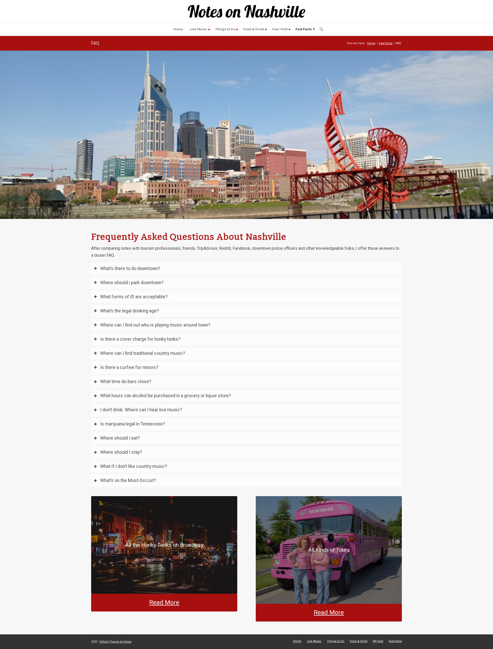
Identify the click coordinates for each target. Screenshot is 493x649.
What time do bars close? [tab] (125, 381)
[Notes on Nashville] (247, 11)
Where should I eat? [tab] (120, 438)
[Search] (319, 29)
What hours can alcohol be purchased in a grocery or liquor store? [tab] (165, 395)
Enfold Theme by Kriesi (115, 641)
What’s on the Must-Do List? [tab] (128, 480)
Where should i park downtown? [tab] (132, 282)
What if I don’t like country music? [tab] (133, 466)
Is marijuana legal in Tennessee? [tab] (132, 424)
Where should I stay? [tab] (121, 452)
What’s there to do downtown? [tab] (130, 268)
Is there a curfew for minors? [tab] (129, 367)
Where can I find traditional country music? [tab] (142, 353)
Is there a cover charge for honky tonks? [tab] (140, 339)
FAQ (95, 43)
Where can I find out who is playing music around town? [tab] (155, 325)
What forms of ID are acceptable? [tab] (134, 296)
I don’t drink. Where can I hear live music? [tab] (141, 409)
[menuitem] (178, 29)
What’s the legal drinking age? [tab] (129, 310)
